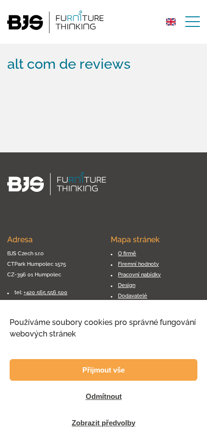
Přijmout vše (103, 370)
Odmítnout (104, 396)
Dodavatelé (132, 295)
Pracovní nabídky (139, 274)
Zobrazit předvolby (103, 423)
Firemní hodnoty (138, 264)
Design (126, 285)
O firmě (127, 253)
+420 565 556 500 (45, 292)
